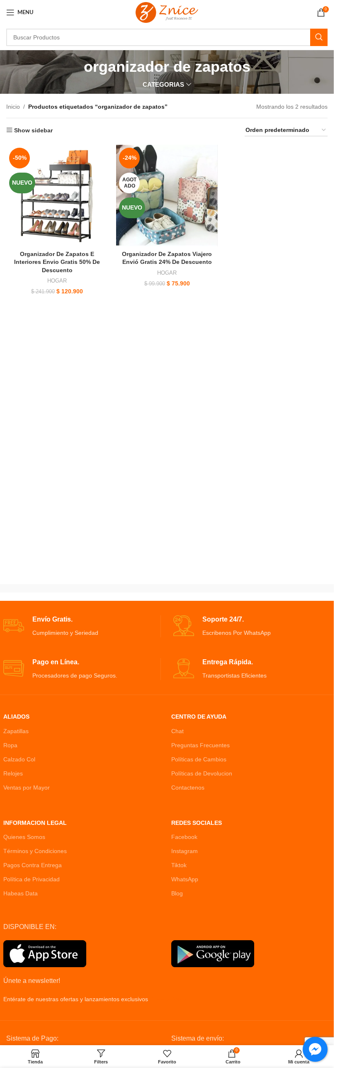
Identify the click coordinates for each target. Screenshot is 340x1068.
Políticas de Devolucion (201, 773)
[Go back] (73, 66)
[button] (24, 1043)
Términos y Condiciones (35, 851)
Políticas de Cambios (198, 759)
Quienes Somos (24, 837)
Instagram (184, 851)
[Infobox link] (81, 626)
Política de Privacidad (31, 879)
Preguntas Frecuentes (200, 745)
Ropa (10, 745)
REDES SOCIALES (196, 822)
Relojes (13, 773)
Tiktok (179, 865)
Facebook (184, 837)
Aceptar (300, 1052)
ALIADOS (16, 716)
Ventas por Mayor (26, 787)
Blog (177, 893)
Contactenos (187, 787)
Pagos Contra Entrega (32, 865)
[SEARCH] (319, 37)
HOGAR (57, 281)
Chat (177, 731)
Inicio (13, 106)
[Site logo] (167, 12)
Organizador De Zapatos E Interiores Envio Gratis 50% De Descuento (57, 262)
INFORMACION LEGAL (35, 822)
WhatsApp (184, 879)
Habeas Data (20, 893)
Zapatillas (16, 731)
